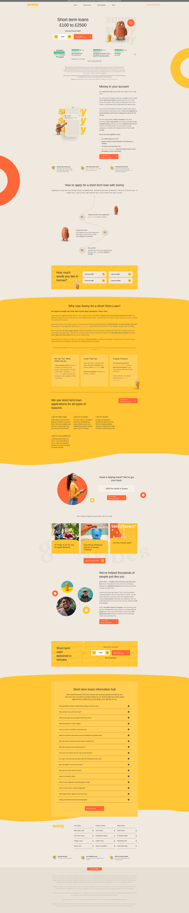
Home (75, 5)
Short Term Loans (79, 835)
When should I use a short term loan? (70, 712)
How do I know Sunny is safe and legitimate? (72, 788)
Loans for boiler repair (59, 417)
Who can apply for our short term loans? (71, 764)
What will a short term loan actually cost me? (72, 747)
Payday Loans (78, 841)
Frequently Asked (122, 835)
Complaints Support (101, 835)
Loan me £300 (89, 274)
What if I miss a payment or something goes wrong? (74, 782)
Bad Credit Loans (79, 830)
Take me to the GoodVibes (92, 560)
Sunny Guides (94, 869)
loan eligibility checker (93, 168)
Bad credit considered (108, 149)
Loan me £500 (89, 280)
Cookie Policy (100, 841)
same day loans (85, 326)
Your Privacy (99, 830)
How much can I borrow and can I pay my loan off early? (75, 753)
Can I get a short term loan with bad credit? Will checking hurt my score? (80, 758)
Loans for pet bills (102, 417)
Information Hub (122, 841)
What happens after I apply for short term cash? (73, 794)
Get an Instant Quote (153, 5)
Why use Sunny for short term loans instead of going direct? (76, 741)
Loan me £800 (115, 274)
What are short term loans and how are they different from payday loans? (80, 735)
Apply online (91, 217)
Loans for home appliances (61, 436)
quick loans (97, 367)
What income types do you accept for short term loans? (75, 717)
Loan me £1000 (115, 280)
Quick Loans (77, 846)
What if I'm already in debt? (67, 776)
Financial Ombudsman (119, 365)
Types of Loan (87, 5)
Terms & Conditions (101, 846)
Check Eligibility (101, 5)
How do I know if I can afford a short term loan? (73, 729)
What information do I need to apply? (70, 723)
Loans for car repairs (80, 417)
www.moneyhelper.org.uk (112, 79)
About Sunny (121, 830)
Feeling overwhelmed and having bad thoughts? (73, 799)
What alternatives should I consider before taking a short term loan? (79, 706)
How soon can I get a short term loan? (70, 770)
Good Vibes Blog (122, 846)
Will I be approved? (111, 658)
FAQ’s (113, 5)
